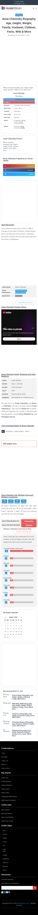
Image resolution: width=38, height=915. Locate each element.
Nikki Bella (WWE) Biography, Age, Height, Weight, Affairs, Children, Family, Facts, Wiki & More (22, 706)
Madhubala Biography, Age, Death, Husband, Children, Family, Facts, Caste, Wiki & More (21, 733)
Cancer (5, 842)
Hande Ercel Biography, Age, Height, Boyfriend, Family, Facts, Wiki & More (23, 715)
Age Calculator (5, 810)
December (17, 105)
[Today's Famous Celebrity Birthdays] (11, 7)
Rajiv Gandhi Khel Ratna (8, 800)
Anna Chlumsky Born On (10, 521)
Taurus (5, 834)
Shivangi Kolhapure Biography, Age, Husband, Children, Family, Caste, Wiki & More (23, 724)
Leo (4, 845)
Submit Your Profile (7, 821)
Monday (6, 563)
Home (3, 753)
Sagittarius (16, 117)
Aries (4, 830)
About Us (4, 764)
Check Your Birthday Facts (24, 532)
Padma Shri (4, 777)
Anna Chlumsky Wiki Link (25, 302)
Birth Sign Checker (6, 813)
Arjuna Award (5, 789)
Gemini (5, 838)
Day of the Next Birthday (11, 525)
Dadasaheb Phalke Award (9, 796)
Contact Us (4, 761)
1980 (22, 105)
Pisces (5, 870)
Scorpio (5, 855)
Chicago (16, 108)
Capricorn (5, 862)
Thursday (6, 585)
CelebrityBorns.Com (23, 903)
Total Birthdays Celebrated (13, 548)
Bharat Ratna (5, 793)
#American (19, 15)
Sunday (6, 556)
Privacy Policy (5, 768)
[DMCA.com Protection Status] (5, 892)
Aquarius (5, 866)
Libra (4, 851)
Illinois (20, 108)
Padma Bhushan (6, 781)
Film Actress (19, 96)
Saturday (6, 600)
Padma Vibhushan (6, 785)
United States (17, 111)
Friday (5, 593)
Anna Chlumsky (19, 93)
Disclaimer (4, 757)
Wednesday (27, 105)
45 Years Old (17, 114)
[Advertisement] (19, 61)
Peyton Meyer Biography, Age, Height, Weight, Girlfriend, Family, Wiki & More (22, 697)
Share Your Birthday (7, 817)
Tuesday (6, 571)
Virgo (4, 849)
